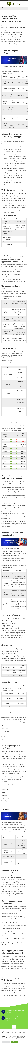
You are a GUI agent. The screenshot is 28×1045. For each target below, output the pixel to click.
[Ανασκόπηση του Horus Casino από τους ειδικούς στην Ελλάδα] (3, 1020)
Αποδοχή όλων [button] (14, 1041)
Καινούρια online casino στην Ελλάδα (15, 1010)
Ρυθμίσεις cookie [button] (6, 1041)
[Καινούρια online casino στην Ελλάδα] (3, 1013)
